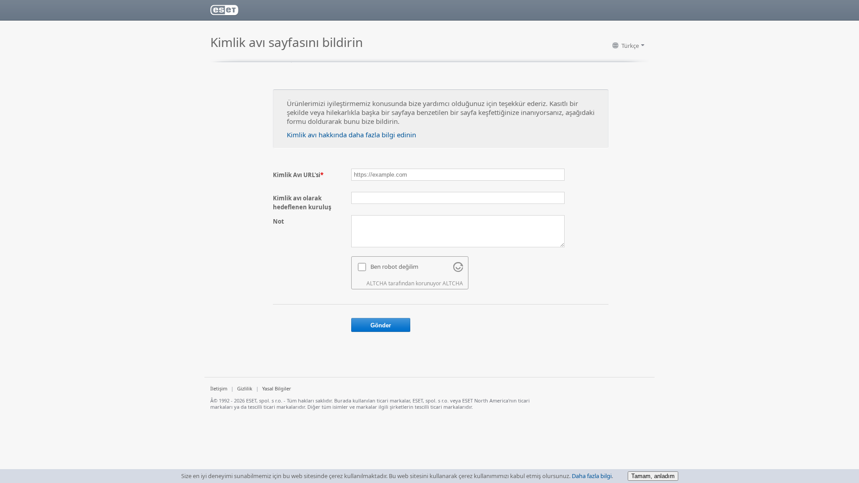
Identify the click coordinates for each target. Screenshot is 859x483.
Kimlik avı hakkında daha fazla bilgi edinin (351, 134)
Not (278, 221)
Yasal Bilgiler (276, 388)
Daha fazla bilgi (592, 476)
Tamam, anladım (653, 476)
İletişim (218, 388)
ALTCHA (452, 283)
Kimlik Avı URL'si (298, 175)
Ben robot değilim (394, 267)
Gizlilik (244, 388)
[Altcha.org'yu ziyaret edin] (458, 270)
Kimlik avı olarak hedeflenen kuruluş (302, 202)
